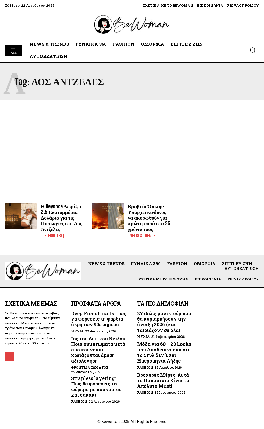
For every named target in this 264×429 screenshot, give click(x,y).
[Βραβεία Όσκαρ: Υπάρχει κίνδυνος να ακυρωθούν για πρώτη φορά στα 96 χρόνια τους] (108, 216)
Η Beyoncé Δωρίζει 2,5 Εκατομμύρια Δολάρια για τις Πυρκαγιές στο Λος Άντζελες (61, 217)
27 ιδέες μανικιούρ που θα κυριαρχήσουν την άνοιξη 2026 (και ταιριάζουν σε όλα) (164, 321)
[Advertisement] (132, 151)
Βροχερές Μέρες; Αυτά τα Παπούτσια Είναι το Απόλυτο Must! (163, 380)
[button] (252, 50)
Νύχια (77, 331)
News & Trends (142, 236)
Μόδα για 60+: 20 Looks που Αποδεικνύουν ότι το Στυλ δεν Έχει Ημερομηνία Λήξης (164, 352)
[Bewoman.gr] (132, 24)
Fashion (79, 401)
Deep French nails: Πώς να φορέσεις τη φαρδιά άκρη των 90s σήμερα (98, 318)
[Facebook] (9, 356)
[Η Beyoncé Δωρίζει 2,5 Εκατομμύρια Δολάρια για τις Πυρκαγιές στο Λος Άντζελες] (21, 216)
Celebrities (52, 236)
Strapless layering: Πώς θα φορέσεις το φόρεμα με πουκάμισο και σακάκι (96, 386)
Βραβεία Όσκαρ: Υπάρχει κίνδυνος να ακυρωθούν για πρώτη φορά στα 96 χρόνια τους (149, 217)
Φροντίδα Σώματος (89, 367)
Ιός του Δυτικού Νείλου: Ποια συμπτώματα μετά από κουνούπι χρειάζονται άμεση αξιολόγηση (98, 349)
